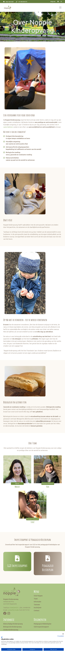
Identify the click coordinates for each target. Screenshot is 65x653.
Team (36, 598)
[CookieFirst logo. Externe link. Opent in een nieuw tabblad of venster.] (2, 637)
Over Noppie (38, 596)
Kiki (47, 486)
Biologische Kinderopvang (12, 627)
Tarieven (37, 604)
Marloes (17, 486)
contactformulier (13, 610)
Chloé (32, 522)
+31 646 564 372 (22, 1)
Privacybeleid (60, 636)
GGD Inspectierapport (41, 627)
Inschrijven (37, 607)
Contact (36, 610)
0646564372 (14, 607)
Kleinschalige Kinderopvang (13, 624)
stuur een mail (9, 1)
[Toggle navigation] (60, 7)
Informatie (37, 601)
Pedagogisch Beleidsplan (42, 624)
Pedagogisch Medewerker (48, 483)
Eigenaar (17, 483)
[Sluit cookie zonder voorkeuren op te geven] (63, 634)
